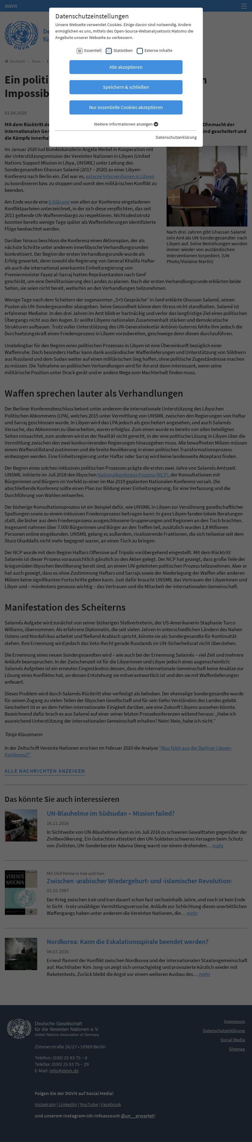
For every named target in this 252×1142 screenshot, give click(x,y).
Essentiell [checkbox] (93, 50)
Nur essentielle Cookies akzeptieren (126, 107)
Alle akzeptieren (126, 67)
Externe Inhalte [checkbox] (158, 50)
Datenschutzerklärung (176, 137)
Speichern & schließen (126, 87)
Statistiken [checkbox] (123, 50)
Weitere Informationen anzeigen (124, 124)
